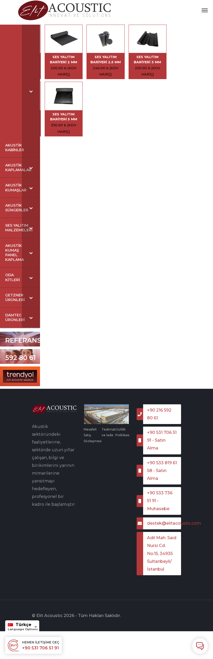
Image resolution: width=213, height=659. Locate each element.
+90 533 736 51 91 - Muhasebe (159, 500)
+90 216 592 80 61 (20, 352)
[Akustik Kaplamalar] (64, 10)
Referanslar (30, 340)
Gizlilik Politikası (122, 432)
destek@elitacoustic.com (164, 523)
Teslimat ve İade (108, 432)
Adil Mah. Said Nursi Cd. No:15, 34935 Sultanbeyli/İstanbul (161, 553)
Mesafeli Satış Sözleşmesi (93, 435)
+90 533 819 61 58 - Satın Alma (162, 470)
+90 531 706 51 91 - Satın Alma (162, 440)
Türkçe (23, 624)
